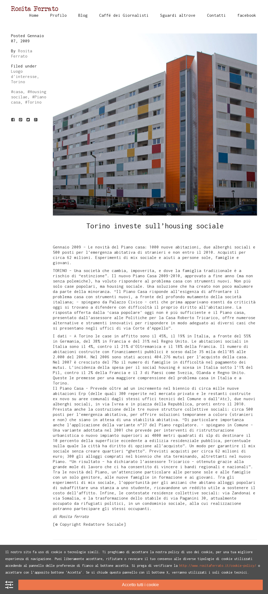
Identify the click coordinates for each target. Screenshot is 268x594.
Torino (34, 102)
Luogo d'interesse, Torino (25, 76)
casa (18, 91)
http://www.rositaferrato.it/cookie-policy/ (217, 566)
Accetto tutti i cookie (140, 584)
